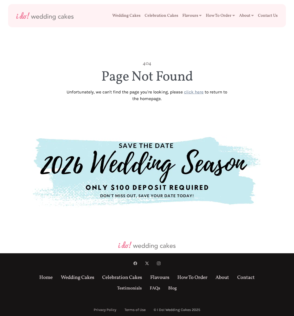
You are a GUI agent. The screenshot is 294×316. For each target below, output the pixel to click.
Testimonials (129, 288)
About (244, 16)
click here (194, 92)
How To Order (219, 16)
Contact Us (268, 16)
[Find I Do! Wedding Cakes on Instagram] (159, 264)
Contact (246, 277)
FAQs (155, 288)
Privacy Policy (105, 310)
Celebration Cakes (161, 16)
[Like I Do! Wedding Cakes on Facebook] (135, 264)
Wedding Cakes (126, 16)
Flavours (190, 16)
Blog (172, 288)
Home (46, 277)
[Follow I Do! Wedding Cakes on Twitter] (147, 264)
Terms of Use (135, 310)
